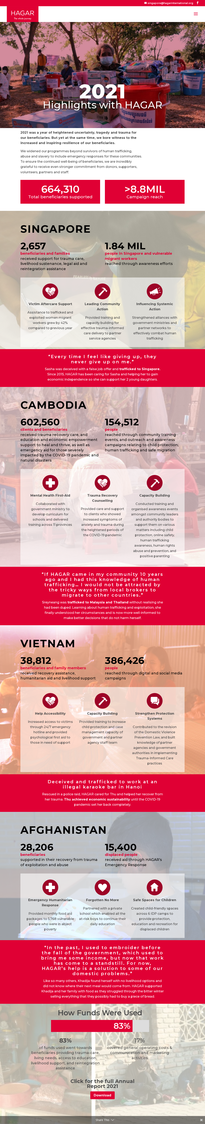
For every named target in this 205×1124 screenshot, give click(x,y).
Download (102, 1095)
